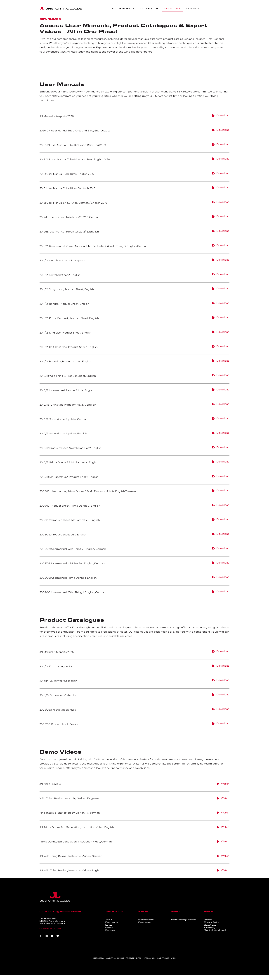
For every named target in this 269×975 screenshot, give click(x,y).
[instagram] (46, 936)
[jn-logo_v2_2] (61, 8)
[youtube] (52, 936)
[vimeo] (58, 936)
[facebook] (41, 936)
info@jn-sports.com (50, 928)
